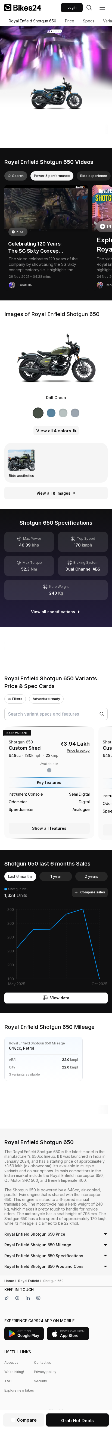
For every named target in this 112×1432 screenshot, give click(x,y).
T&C (7, 1381)
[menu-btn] (102, 7)
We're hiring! (14, 1372)
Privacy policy (45, 1372)
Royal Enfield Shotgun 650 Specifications (43, 1255)
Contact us (42, 1362)
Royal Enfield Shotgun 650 (32, 21)
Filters (17, 699)
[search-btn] (89, 7)
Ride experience (93, 176)
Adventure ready (46, 699)
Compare (27, 1420)
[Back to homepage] (22, 7)
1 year (56, 876)
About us (11, 1362)
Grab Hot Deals (77, 1420)
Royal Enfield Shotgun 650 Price (34, 1234)
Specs (88, 21)
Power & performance (52, 176)
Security (40, 1381)
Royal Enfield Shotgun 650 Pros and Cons (43, 1266)
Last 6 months (20, 876)
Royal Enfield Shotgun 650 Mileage (37, 1244)
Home (10, 1281)
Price (69, 21)
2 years (91, 876)
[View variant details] (49, 782)
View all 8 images (53, 493)
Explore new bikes (19, 1390)
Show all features (49, 828)
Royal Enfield (29, 1281)
